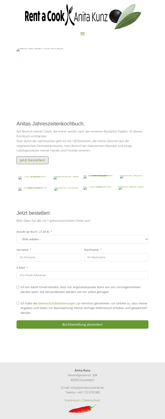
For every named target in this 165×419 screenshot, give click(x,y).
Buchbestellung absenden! (82, 324)
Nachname (91, 250)
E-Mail (20, 268)
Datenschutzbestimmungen (56, 303)
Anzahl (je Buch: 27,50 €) (32, 232)
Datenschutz (91, 400)
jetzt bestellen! (32, 160)
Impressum (72, 400)
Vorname (22, 250)
